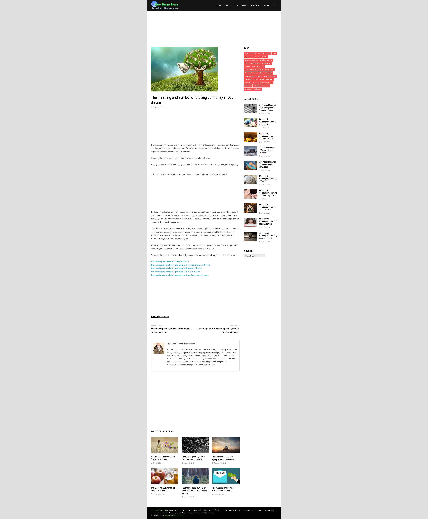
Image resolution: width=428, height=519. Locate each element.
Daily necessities (255, 63)
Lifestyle (267, 5)
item (255, 73)
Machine (259, 76)
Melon (274, 76)
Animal (227, 5)
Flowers (260, 70)
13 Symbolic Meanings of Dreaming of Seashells (268, 178)
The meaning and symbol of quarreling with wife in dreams (175, 271)
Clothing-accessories (251, 60)
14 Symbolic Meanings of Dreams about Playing (267, 121)
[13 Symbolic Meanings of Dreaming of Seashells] (250, 176)
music (256, 79)
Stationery (248, 86)
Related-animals (264, 83)
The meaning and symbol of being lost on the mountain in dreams (194, 491)
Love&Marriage (249, 76)
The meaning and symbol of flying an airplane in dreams (224, 458)
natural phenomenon (266, 79)
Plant (244, 5)
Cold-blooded (264, 60)
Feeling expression (250, 70)
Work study (257, 89)
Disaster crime (266, 63)
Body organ (248, 57)
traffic (255, 86)
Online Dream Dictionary (174, 515)
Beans (268, 53)
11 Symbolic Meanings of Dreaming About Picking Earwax (268, 193)
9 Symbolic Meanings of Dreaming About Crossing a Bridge (267, 107)
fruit (272, 70)
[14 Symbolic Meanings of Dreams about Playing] (250, 119)
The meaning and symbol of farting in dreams (170, 261)
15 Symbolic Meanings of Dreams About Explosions (267, 136)
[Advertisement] (214, 26)
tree (268, 86)
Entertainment (256, 66)
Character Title (262, 57)
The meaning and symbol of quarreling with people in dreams (176, 268)
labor (261, 73)
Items (236, 5)
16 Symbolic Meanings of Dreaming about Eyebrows (268, 221)
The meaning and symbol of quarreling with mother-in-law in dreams (179, 275)
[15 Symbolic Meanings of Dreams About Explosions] (250, 134)
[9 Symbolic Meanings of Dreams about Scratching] (250, 162)
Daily (246, 63)
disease (247, 66)
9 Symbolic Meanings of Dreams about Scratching (267, 164)
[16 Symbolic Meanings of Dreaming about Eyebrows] (250, 219)
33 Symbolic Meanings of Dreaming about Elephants (268, 235)
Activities (255, 5)
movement (248, 79)
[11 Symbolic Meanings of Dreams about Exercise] (250, 204)
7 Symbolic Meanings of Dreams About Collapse (267, 150)
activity (253, 53)
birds (274, 53)
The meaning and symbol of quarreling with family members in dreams (180, 265)
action (247, 53)
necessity (247, 83)
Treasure (262, 86)
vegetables (248, 89)
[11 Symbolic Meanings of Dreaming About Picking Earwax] (250, 190)
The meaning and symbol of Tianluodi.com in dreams (194, 458)
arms (259, 53)
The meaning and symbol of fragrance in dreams (163, 458)
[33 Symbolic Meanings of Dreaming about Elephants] (250, 233)
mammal (267, 76)
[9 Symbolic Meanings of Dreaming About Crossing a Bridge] (250, 105)
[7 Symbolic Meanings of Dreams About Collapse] (250, 148)
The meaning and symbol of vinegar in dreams (163, 489)
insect (250, 73)
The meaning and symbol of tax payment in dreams (224, 489)
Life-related (163, 317)
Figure (218, 5)
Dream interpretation (159, 510)
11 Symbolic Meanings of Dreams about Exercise (267, 207)
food (267, 70)
